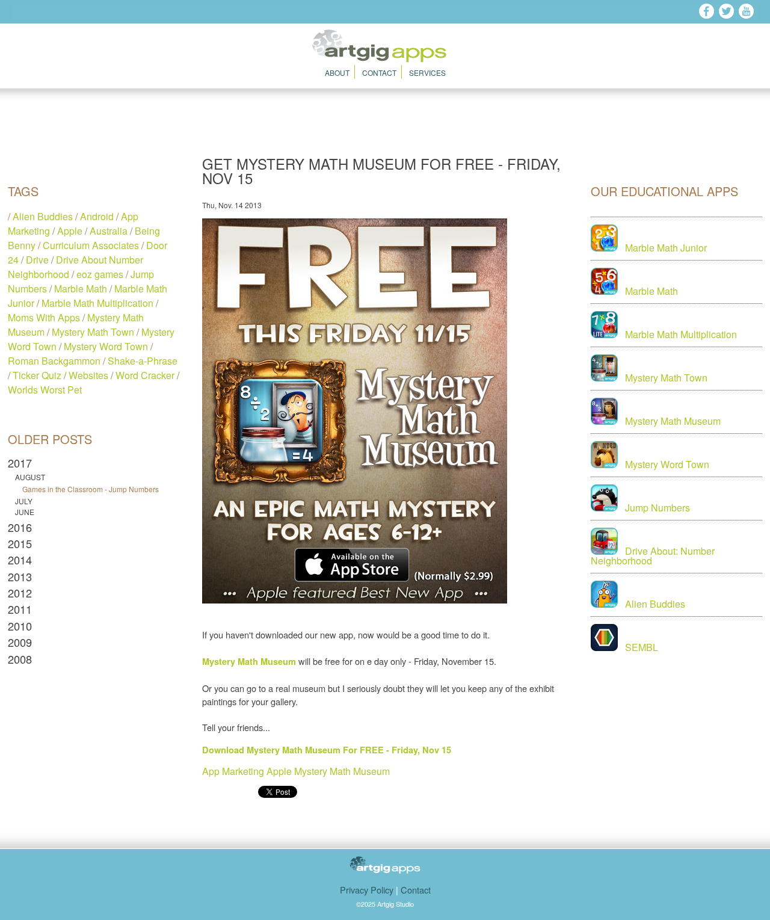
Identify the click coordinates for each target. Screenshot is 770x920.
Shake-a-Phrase (142, 361)
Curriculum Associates (91, 245)
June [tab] (24, 512)
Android (97, 216)
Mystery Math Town (93, 332)
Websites (88, 375)
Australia (109, 231)
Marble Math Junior (666, 248)
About (337, 72)
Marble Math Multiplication (97, 303)
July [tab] (23, 501)
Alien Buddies (43, 216)
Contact (379, 72)
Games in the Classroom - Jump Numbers (90, 489)
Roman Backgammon (54, 361)
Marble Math (80, 288)
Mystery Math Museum (342, 771)
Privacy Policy (366, 889)
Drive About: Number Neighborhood (653, 555)
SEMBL (641, 647)
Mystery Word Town (106, 346)
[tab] (93, 462)
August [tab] (30, 477)
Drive (37, 260)
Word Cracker (145, 375)
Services (427, 72)
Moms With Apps (44, 317)
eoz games (99, 274)
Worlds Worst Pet (45, 390)
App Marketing (233, 771)
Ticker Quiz (37, 375)
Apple (69, 231)
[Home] (385, 59)
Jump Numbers (657, 507)
